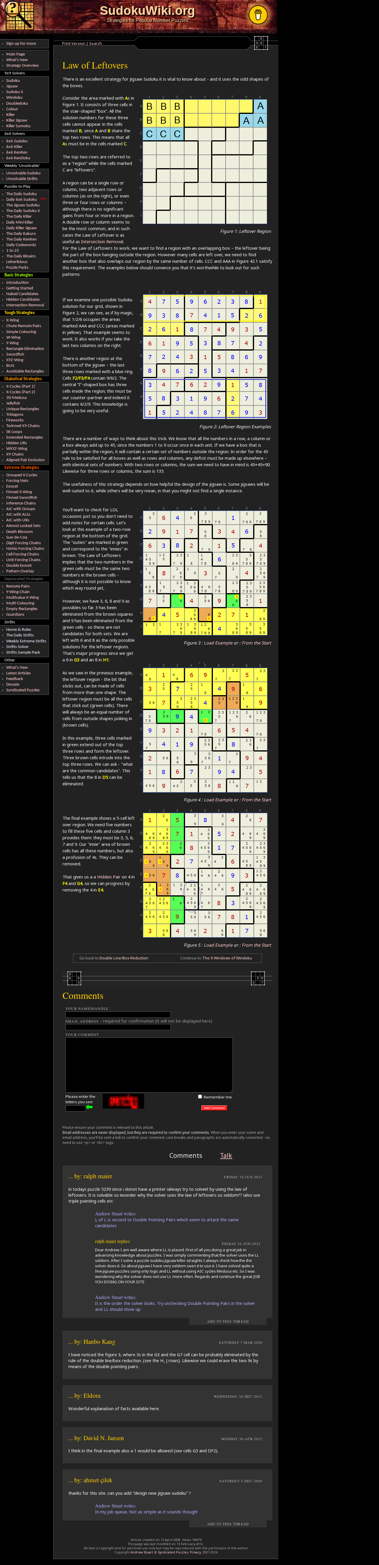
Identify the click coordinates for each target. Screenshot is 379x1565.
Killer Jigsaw (16, 120)
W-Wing (13, 337)
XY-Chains (15, 454)
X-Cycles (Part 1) (20, 386)
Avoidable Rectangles (25, 371)
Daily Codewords (21, 245)
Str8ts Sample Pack (23, 652)
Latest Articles (18, 673)
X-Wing (12, 320)
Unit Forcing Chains (23, 560)
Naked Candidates (22, 294)
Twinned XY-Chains (23, 426)
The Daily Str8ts (20, 635)
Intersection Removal (25, 305)
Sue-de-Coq (16, 537)
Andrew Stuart (142, 1552)
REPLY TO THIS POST (167, 1372)
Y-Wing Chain (18, 592)
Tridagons (14, 415)
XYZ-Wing (14, 360)
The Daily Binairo (21, 256)
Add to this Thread (228, 1321)
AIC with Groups (20, 509)
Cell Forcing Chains (22, 554)
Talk (226, 1155)
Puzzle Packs (17, 267)
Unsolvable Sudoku (23, 173)
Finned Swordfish (21, 498)
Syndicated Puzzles (23, 690)
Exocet (12, 486)
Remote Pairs (18, 586)
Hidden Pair (109, 877)
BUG (10, 366)
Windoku (14, 97)
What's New (17, 60)
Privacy (195, 1552)
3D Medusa (16, 398)
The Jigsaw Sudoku (23, 205)
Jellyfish (13, 403)
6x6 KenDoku (18, 158)
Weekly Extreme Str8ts (26, 641)
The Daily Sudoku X (23, 211)
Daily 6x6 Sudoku (21, 200)
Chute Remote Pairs (23, 326)
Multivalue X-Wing (22, 598)
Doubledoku (17, 103)
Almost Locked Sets (23, 526)
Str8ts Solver (17, 647)
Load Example (218, 643)
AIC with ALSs (18, 514)
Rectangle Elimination (25, 349)
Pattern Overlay (20, 571)
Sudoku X (14, 92)
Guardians (15, 614)
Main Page (15, 54)
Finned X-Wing (19, 492)
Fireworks (15, 420)
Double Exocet (19, 565)
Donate (12, 684)
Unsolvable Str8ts (22, 179)
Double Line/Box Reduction (123, 958)
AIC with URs (17, 520)
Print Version (73, 43)
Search (95, 43)
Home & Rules (18, 630)
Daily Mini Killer (19, 222)
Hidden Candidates (23, 299)
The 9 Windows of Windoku (227, 958)
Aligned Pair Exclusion (25, 460)
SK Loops (14, 432)
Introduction (17, 283)
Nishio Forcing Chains (25, 549)
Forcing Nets (17, 481)
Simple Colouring (21, 332)
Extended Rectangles (24, 437)
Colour (12, 109)
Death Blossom (19, 532)
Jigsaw (12, 86)
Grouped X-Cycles (21, 475)
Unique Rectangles (22, 409)
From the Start (256, 643)
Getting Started (19, 288)
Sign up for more (21, 44)
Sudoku (13, 81)
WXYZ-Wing (16, 449)
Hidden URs (16, 443)
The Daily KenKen (21, 239)
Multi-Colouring (20, 603)
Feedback (14, 679)
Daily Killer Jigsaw (21, 228)
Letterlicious (17, 262)
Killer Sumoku (18, 126)
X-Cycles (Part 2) (20, 392)
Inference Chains (21, 503)
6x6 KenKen (17, 152)
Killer (10, 115)
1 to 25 (12, 251)
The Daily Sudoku (21, 194)
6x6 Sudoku (17, 141)
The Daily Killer (19, 216)
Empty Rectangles (22, 609)
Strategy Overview (22, 65)
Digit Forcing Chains (23, 543)
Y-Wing (12, 343)
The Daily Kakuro (21, 234)
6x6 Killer (14, 147)
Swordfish (15, 354)
